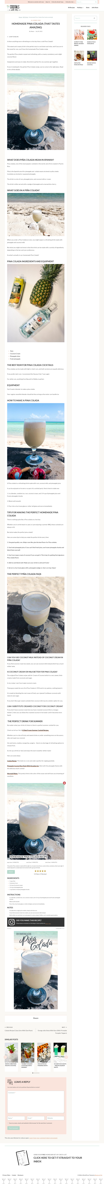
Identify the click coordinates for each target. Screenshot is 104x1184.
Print (11, 872)
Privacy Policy (6, 1175)
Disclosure (20, 1175)
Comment (11, 1092)
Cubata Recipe (12, 761)
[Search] (94, 18)
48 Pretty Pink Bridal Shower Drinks (79, 43)
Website (50, 1118)
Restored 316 (98, 1175)
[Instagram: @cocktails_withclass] (12, 922)
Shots (87, 7)
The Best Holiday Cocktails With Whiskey (26, 1065)
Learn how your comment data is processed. (43, 1138)
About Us (48, 2)
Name (10, 1118)
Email (30, 1118)
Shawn (32, 31)
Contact (14, 1175)
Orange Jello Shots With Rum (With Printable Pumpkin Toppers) (52, 1030)
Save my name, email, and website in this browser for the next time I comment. (30, 1123)
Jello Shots (95, 7)
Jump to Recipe (14, 36)
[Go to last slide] (5, 1057)
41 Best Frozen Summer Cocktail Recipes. (35, 730)
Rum (39, 20)
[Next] (66, 1057)
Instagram (48, 923)
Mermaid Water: (12, 773)
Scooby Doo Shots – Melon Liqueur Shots (60, 1065)
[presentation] (11, 1053)
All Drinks (34, 20)
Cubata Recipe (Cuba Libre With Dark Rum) (19, 1029)
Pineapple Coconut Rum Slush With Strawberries (23, 766)
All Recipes (71, 7)
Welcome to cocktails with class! (36, 2)
